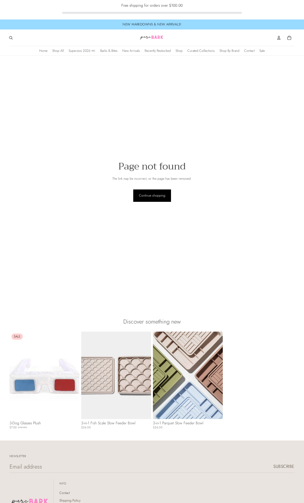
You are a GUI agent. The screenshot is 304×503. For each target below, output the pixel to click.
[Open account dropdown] (279, 38)
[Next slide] (144, 375)
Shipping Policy (70, 500)
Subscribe (283, 466)
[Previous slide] (88, 375)
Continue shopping (152, 195)
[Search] (11, 38)
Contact (64, 492)
